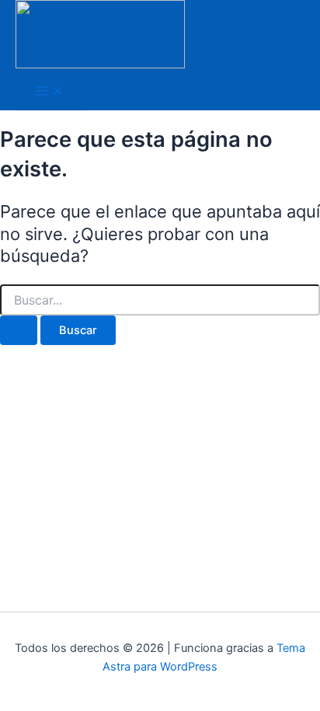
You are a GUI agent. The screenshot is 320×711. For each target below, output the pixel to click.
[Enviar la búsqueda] (18, 330)
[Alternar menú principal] (50, 92)
